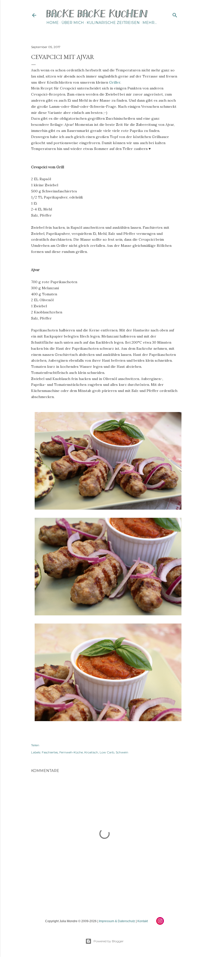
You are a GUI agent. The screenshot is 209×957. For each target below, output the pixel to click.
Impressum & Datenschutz (117, 921)
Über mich (72, 22)
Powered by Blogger (109, 941)
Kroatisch (91, 752)
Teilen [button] (35, 745)
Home (52, 22)
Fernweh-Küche (71, 752)
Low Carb (107, 752)
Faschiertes (50, 752)
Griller (114, 82)
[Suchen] (175, 14)
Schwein (122, 752)
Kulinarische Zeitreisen (113, 22)
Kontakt (142, 921)
